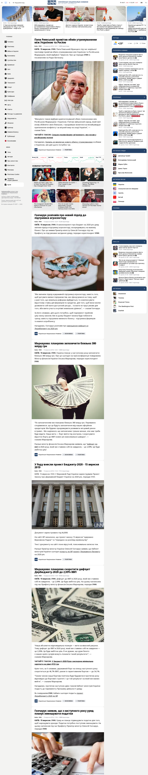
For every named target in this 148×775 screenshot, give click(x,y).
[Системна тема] (6, 2)
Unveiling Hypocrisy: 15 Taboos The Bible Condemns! (90, 184)
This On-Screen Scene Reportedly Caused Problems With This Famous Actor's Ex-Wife (66, 206)
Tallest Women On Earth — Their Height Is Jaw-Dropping (67, 184)
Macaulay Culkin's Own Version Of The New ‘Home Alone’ (91, 205)
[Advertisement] (129, 224)
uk (142, 3)
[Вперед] (145, 20)
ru (146, 3)
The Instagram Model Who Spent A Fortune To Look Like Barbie (43, 205)
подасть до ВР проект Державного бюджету (80, 551)
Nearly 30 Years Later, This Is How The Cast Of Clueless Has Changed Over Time (43, 184)
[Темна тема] (9, 2)
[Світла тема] (2, 2)
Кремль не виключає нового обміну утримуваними (69, 142)
